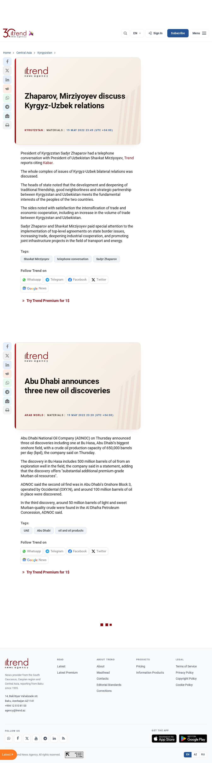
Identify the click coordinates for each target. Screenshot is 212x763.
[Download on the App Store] (164, 738)
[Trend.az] (18, 33)
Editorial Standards (109, 684)
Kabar (48, 163)
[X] (27, 738)
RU (203, 754)
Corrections (104, 690)
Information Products (150, 672)
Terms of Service (186, 666)
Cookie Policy (184, 684)
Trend (129, 158)
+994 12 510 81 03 (15, 705)
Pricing (140, 666)
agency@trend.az (15, 710)
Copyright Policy (186, 678)
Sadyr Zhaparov (106, 259)
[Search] (125, 33)
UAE (26, 530)
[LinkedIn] (54, 738)
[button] (7, 62)
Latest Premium (67, 672)
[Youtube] (36, 738)
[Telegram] (45, 738)
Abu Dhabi (44, 530)
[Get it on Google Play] (193, 738)
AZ (195, 754)
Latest (61, 666)
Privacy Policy (185, 672)
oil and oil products (70, 530)
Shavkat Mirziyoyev (36, 259)
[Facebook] (18, 738)
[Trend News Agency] (16, 663)
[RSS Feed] (63, 738)
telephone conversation (72, 259)
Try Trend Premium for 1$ (47, 300)
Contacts (102, 678)
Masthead (103, 672)
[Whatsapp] (8, 738)
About (101, 666)
